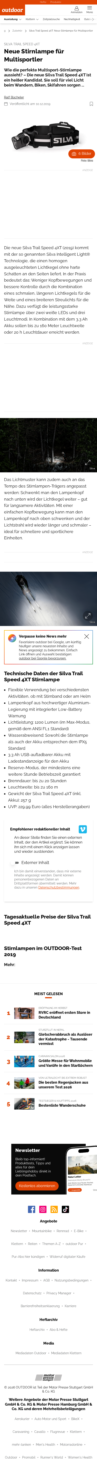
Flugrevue (57, 1432)
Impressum (30, 1280)
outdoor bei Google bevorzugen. (42, 658)
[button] (48, 137)
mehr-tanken (21, 1444)
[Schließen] (86, 636)
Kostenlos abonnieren (37, 1186)
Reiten (32, 1244)
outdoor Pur (74, 1244)
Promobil (28, 1457)
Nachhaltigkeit (72, 19)
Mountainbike (42, 1231)
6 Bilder (85, 153)
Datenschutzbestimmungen (58, 887)
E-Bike (78, 1231)
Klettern (30, 19)
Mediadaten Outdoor (31, 1353)
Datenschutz (32, 1293)
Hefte (43, 2)
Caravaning (21, 1432)
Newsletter (19, 1231)
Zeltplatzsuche (51, 19)
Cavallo (39, 1432)
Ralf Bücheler (14, 97)
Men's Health (45, 1444)
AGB (46, 1280)
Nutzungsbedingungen (71, 1280)
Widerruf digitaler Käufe (67, 1256)
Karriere (70, 1306)
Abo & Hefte (58, 1329)
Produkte (55, 2)
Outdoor (11, 1457)
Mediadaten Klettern (66, 1353)
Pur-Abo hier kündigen (28, 1256)
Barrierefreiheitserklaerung (40, 1306)
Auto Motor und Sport (50, 1419)
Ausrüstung (11, 19)
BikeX (75, 1419)
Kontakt (11, 1280)
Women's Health (80, 1457)
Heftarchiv (37, 1329)
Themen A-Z (51, 1244)
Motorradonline (71, 1444)
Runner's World (51, 1457)
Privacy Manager (58, 1293)
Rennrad (63, 1231)
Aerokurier (22, 1419)
